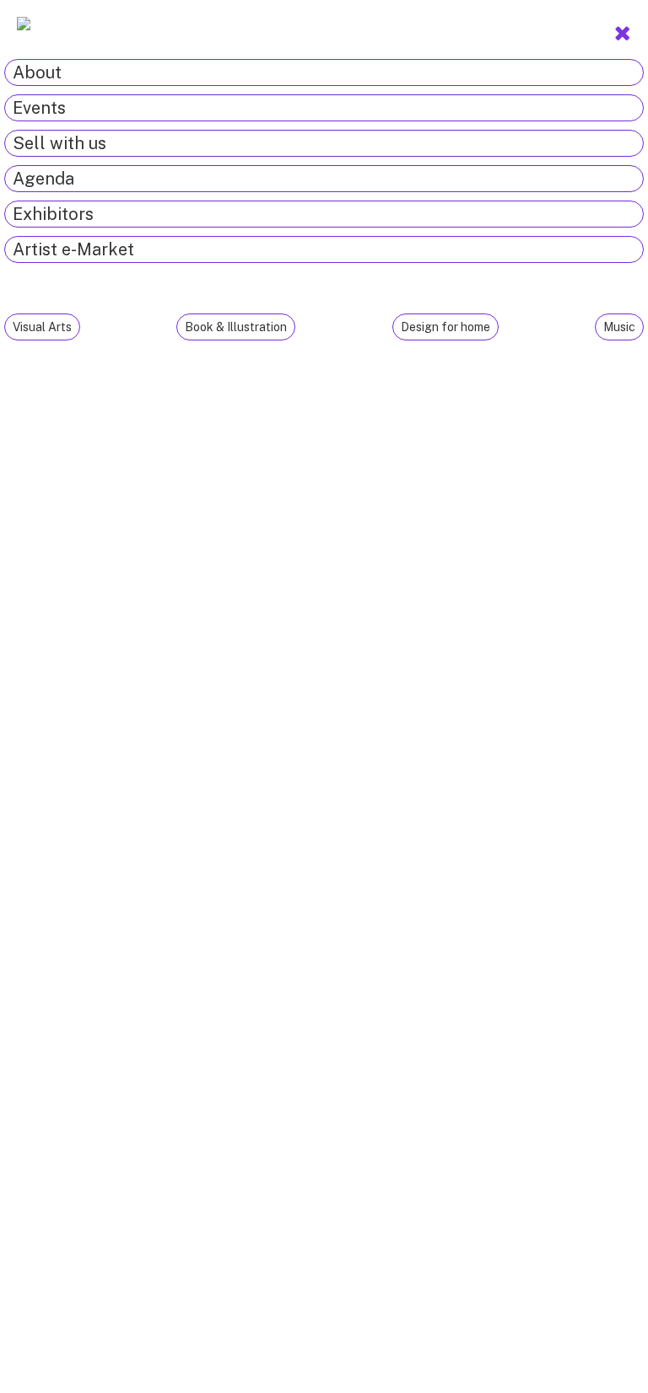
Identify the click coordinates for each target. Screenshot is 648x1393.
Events (39, 108)
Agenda (43, 179)
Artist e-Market (73, 249)
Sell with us (59, 143)
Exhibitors (53, 214)
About (37, 72)
